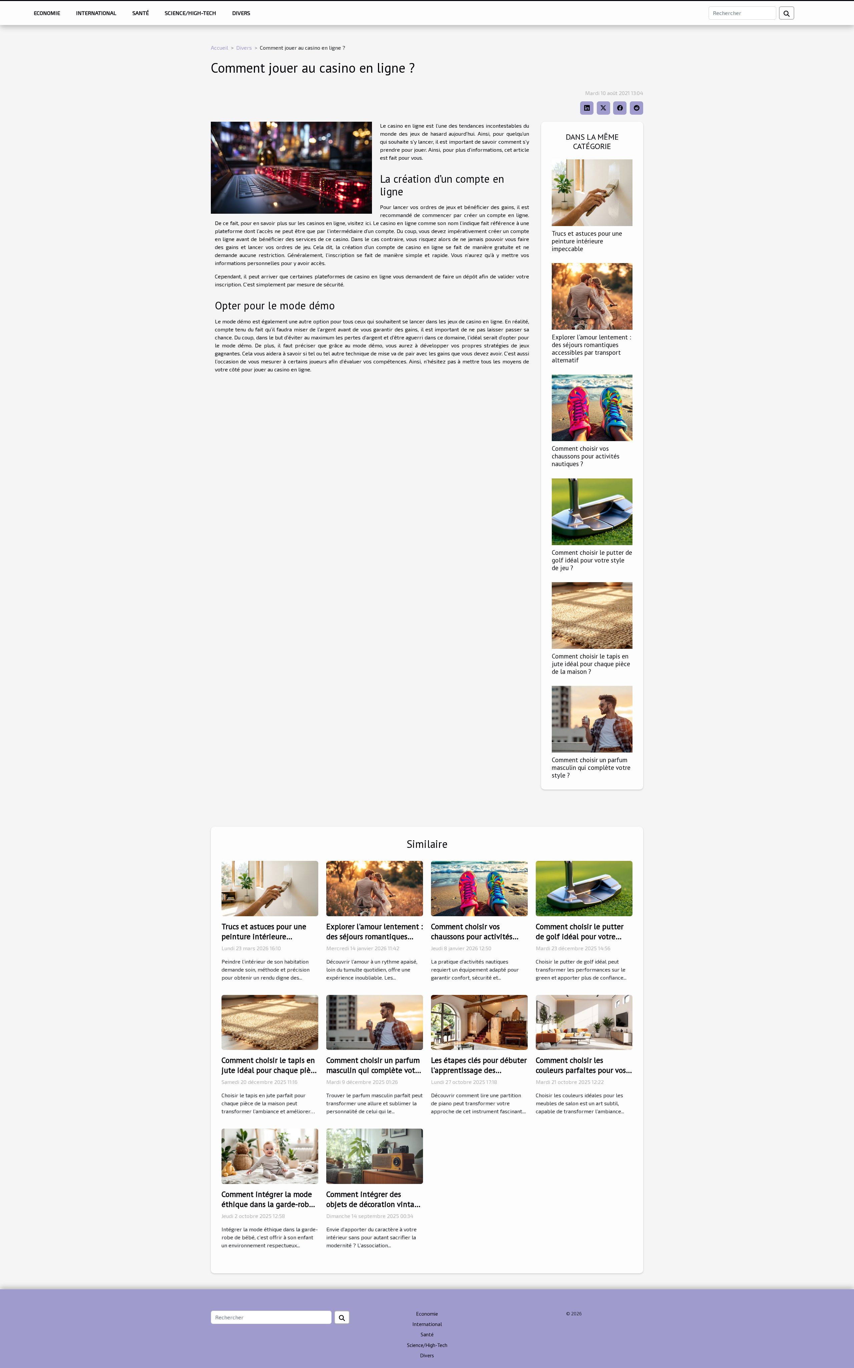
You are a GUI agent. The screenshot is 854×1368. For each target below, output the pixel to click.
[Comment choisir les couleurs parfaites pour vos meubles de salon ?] (584, 1021)
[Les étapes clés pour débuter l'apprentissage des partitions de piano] (479, 1021)
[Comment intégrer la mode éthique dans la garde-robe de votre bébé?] (270, 1155)
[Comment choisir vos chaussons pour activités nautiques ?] (592, 407)
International (96, 13)
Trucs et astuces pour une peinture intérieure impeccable (587, 241)
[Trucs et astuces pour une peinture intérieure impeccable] (592, 192)
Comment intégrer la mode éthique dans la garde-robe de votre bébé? (267, 1204)
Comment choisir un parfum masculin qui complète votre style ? (591, 767)
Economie (47, 13)
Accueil (219, 47)
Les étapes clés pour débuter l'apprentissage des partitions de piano (479, 1070)
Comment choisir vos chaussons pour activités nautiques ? (585, 456)
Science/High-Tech (190, 13)
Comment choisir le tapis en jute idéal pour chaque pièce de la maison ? (591, 663)
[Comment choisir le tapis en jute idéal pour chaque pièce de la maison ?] (592, 614)
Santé (140, 13)
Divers (241, 13)
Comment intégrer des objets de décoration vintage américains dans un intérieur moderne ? (374, 1209)
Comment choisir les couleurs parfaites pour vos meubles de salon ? (581, 1070)
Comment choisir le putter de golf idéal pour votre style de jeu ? (592, 560)
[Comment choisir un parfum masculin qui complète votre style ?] (592, 718)
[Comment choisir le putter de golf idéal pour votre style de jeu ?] (592, 510)
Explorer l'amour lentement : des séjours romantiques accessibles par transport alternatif (591, 348)
